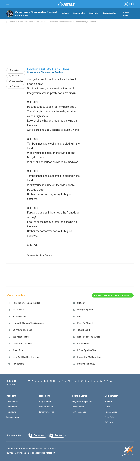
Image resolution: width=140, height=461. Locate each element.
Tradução (14, 70)
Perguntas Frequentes (82, 401)
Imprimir (16, 75)
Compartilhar (18, 81)
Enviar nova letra (46, 412)
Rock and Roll (21, 15)
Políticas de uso (79, 412)
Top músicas (12, 401)
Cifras (107, 406)
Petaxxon (50, 453)
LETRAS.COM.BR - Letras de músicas (66, 4)
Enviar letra (126, 14)
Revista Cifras (111, 412)
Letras (65, 13)
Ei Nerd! (108, 401)
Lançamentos (12, 417)
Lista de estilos (46, 406)
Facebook (39, 435)
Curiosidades (109, 13)
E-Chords (109, 422)
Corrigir (15, 86)
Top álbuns (11, 412)
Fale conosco (78, 406)
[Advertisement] (70, 45)
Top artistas (11, 406)
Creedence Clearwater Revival (36, 12)
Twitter (58, 435)
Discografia (79, 13)
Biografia (93, 13)
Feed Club (109, 417)
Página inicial (45, 401)
